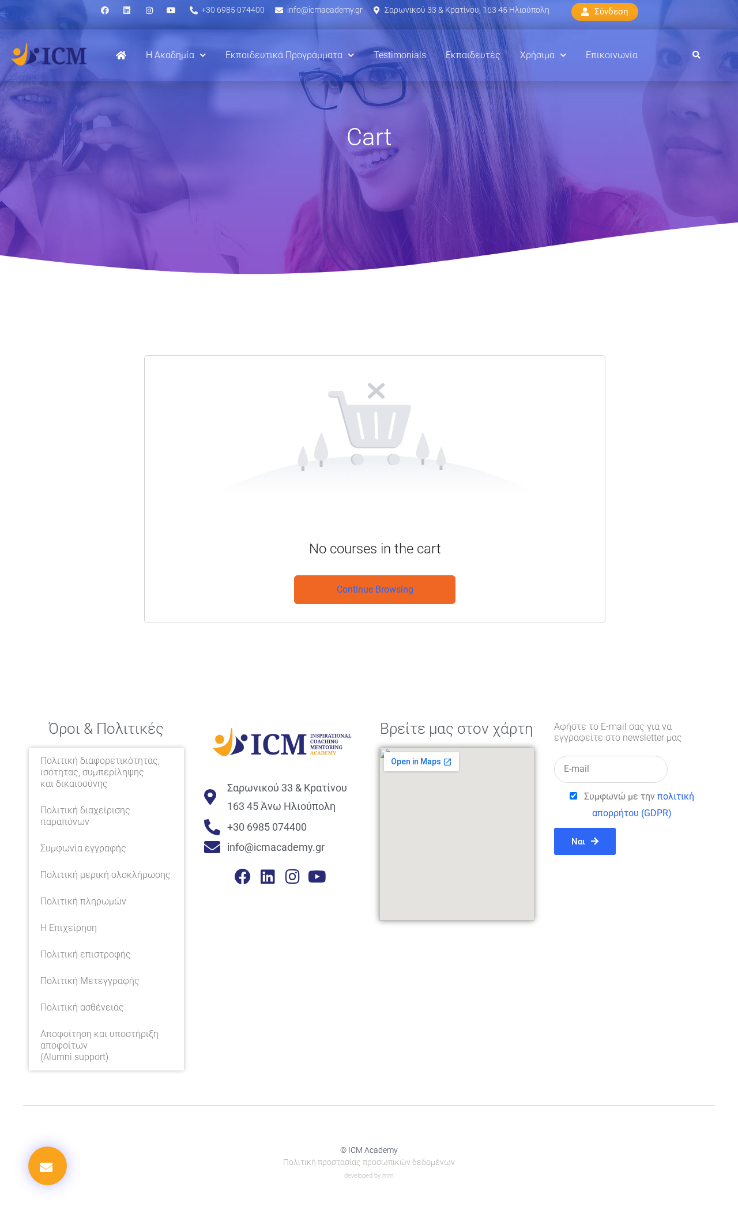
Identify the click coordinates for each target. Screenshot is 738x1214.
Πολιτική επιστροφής (85, 954)
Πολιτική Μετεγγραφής (90, 980)
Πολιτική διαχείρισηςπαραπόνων (85, 816)
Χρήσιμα (537, 55)
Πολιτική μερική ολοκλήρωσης (105, 874)
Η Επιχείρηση (68, 927)
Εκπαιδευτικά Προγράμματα (283, 55)
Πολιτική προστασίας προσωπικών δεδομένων (369, 1162)
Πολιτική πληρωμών (83, 901)
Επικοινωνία (612, 55)
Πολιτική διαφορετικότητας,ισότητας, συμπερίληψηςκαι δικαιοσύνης (100, 772)
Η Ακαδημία (170, 55)
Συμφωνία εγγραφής (83, 848)
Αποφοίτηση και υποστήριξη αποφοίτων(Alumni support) (99, 1045)
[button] (696, 55)
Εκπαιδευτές (473, 55)
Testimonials (400, 55)
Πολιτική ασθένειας (82, 1007)
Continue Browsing (375, 589)
